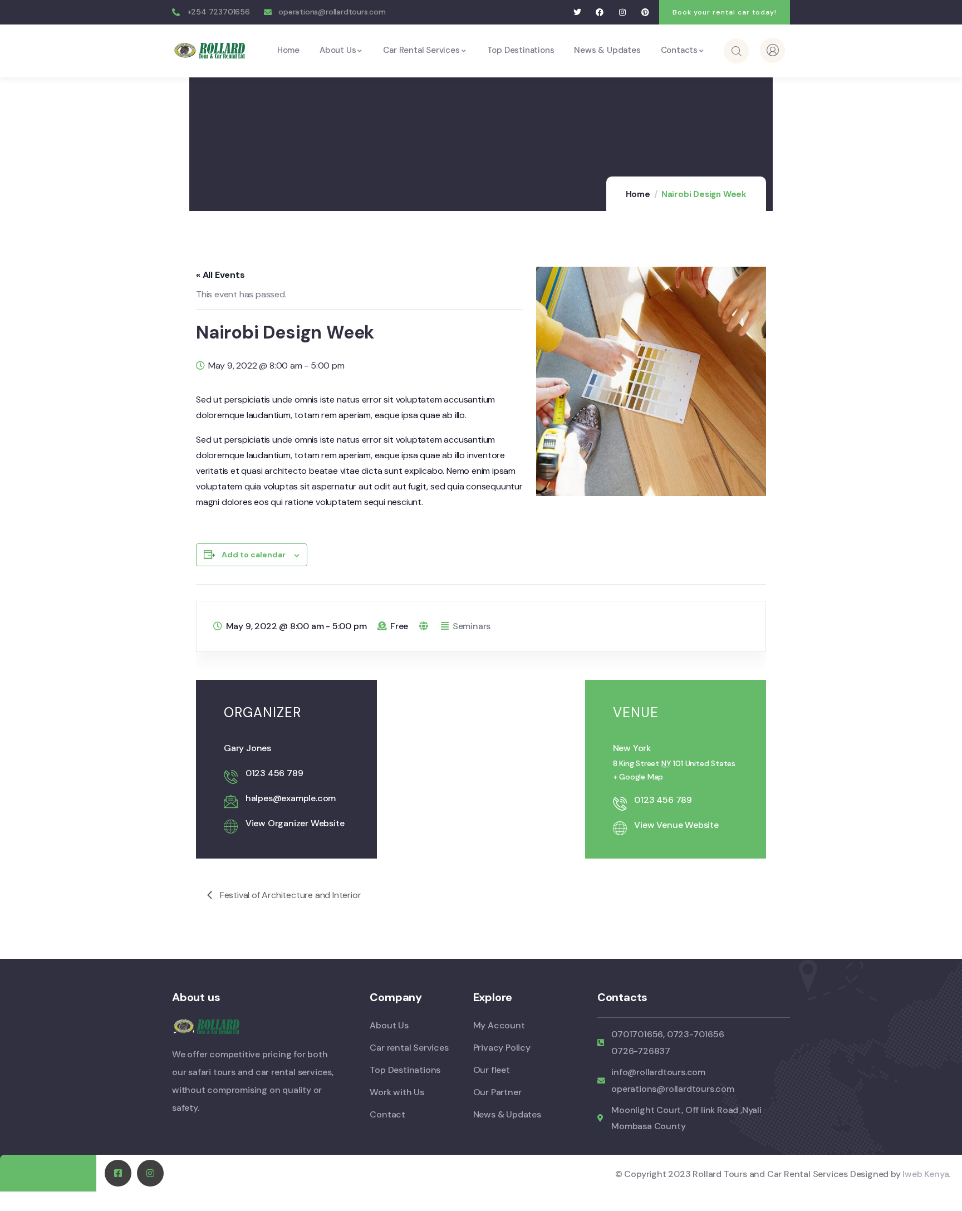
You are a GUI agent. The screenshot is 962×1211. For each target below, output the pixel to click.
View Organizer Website (295, 823)
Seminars (471, 626)
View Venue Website (676, 825)
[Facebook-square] (118, 1173)
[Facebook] (599, 12)
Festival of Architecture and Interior (289, 895)
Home (638, 194)
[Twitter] (577, 12)
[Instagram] (622, 12)
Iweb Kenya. (926, 1174)
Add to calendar (254, 555)
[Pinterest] (645, 12)
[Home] (211, 50)
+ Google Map (638, 777)
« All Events (220, 275)
